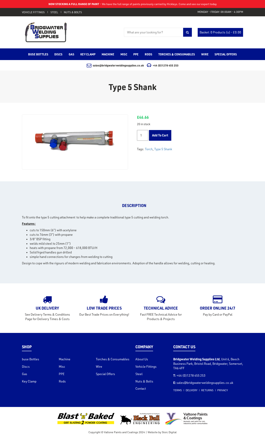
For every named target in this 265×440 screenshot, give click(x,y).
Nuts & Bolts (73, 12)
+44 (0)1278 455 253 (165, 65)
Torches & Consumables (112, 359)
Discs (26, 366)
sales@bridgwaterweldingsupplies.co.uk (118, 65)
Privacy (222, 390)
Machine (64, 359)
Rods (62, 381)
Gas (24, 374)
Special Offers (105, 374)
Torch (149, 149)
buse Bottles (30, 359)
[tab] (134, 205)
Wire (99, 366)
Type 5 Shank (163, 149)
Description (134, 205)
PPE (61, 374)
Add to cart (160, 135)
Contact (140, 388)
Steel (54, 12)
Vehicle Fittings (33, 12)
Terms (177, 390)
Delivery (191, 390)
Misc (62, 366)
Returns (207, 390)
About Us (141, 359)
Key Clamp (29, 381)
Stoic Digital (169, 432)
